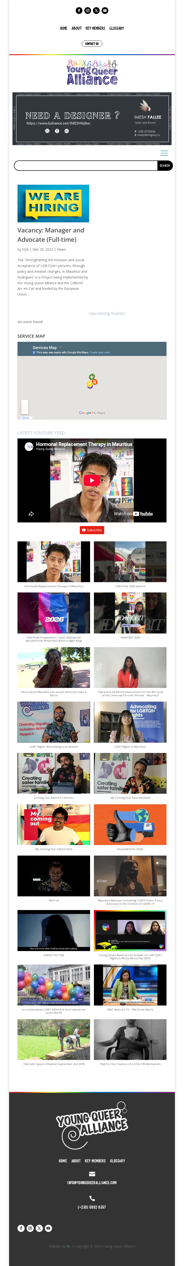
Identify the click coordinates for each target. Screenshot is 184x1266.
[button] (92, 118)
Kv (68, 1246)
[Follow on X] (96, 10)
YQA (25, 249)
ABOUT (76, 28)
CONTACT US (92, 43)
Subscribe (94, 530)
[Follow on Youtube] (105, 10)
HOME (63, 28)
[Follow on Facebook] (79, 10)
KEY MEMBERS (95, 28)
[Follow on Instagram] (87, 10)
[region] (92, 118)
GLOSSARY (116, 28)
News (61, 249)
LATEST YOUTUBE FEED (41, 433)
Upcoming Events (107, 313)
